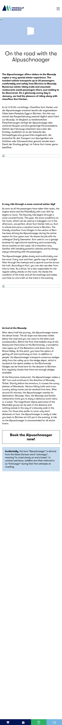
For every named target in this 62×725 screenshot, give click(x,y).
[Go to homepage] (13, 16)
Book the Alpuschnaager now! (31, 437)
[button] (58, 9)
